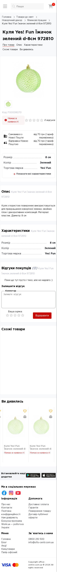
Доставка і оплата (38, 504)
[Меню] (5, 6)
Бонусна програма (11, 521)
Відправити (42, 315)
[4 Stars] (19, 315)
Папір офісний (9, 552)
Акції (4, 546)
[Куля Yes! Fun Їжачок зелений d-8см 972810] (15, 426)
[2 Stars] (11, 315)
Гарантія (33, 508)
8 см (48, 157)
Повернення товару (39, 511)
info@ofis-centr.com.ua (41, 542)
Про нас (5, 504)
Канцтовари (8, 549)
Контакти (6, 508)
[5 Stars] (23, 315)
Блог (4, 542)
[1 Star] (7, 315)
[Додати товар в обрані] (25, 411)
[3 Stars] (15, 315)
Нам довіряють (9, 518)
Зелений (45, 163)
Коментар (10, 291)
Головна (6, 539)
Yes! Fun (45, 168)
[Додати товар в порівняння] (25, 416)
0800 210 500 (36, 539)
